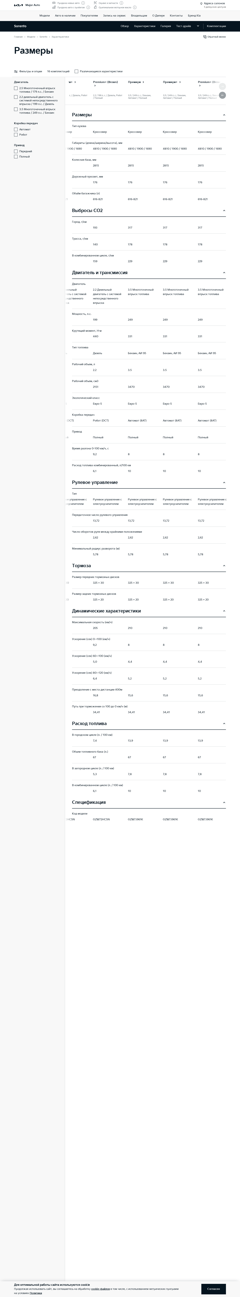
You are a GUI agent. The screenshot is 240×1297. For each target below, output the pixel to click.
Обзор (125, 26)
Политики (36, 1293)
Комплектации (216, 26)
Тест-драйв (183, 26)
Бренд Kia (194, 15)
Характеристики (144, 26)
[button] (222, 95)
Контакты (176, 15)
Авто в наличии (65, 15)
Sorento (20, 26)
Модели (45, 15)
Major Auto (32, 5)
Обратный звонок (216, 37)
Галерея (166, 26)
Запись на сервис (114, 15)
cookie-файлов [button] (100, 1289)
